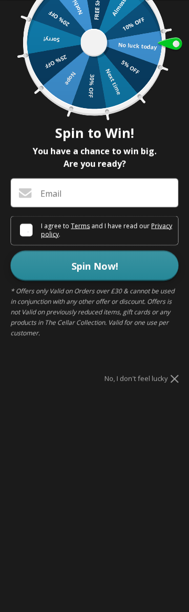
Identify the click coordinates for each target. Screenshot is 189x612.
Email (50, 193)
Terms (80, 225)
